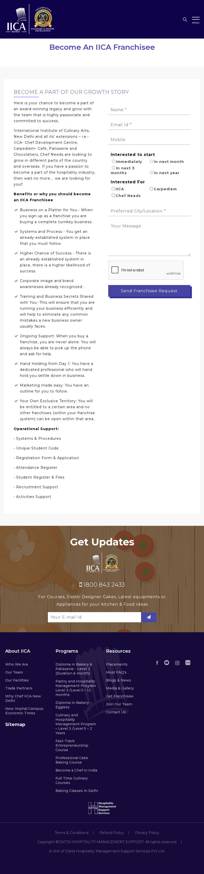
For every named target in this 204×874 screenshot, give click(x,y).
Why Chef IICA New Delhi (23, 698)
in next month (169, 161)
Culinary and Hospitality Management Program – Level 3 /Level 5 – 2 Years (75, 724)
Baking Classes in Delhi (76, 790)
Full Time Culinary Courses (71, 780)
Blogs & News (118, 680)
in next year (166, 173)
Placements (117, 664)
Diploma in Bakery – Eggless (73, 704)
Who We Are (16, 664)
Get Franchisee (119, 696)
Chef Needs (128, 196)
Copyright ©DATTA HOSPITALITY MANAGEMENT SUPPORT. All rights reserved (106, 842)
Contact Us (116, 712)
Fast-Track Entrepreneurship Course (71, 745)
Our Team (14, 672)
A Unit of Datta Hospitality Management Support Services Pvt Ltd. (107, 851)
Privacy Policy (147, 832)
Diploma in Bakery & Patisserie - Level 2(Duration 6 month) (73, 669)
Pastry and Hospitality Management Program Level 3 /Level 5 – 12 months (75, 688)
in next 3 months (123, 170)
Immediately (129, 161)
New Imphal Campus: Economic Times (24, 710)
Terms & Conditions (71, 832)
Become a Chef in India (76, 770)
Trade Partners (18, 688)
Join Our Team (119, 704)
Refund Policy (112, 832)
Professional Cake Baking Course (71, 760)
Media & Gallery (120, 688)
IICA (120, 189)
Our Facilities (17, 680)
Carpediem (165, 189)
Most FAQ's (116, 672)
